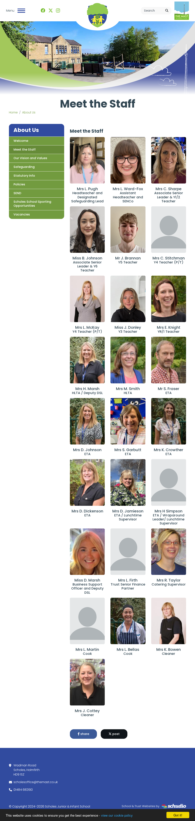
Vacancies (22, 214)
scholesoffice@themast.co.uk (36, 782)
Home (13, 112)
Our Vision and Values (30, 158)
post (116, 734)
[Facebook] (43, 11)
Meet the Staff (25, 149)
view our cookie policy (117, 815)
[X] (50, 11)
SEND (17, 193)
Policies (19, 184)
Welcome (21, 141)
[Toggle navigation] (21, 10)
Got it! (177, 815)
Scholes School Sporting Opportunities (32, 203)
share (84, 734)
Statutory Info (24, 175)
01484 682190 (23, 789)
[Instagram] (58, 11)
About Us (28, 112)
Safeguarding (24, 167)
